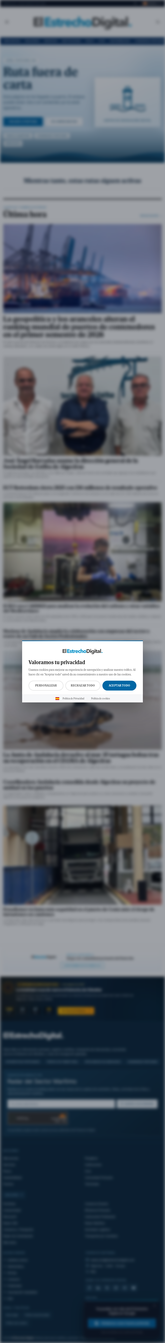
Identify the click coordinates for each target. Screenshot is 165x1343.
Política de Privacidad (73, 698)
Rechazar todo (83, 685)
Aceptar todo (119, 685)
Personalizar (46, 685)
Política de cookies (100, 698)
